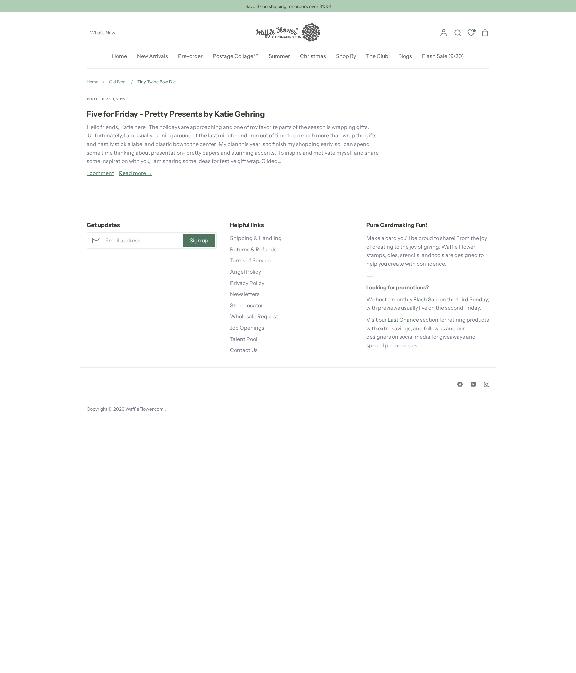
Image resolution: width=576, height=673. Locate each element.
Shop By (346, 56)
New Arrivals (152, 56)
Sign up (199, 240)
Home (119, 56)
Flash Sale (426, 299)
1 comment (100, 173)
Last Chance (403, 319)
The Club (377, 56)
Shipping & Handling (256, 238)
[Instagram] (486, 384)
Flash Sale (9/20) (443, 56)
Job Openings (247, 327)
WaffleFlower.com (145, 409)
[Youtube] (473, 384)
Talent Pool (243, 339)
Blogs (405, 56)
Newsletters (245, 294)
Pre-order (190, 56)
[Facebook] (460, 384)
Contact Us (244, 350)
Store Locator (246, 305)
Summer (279, 56)
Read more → (135, 173)
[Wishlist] (471, 33)
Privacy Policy (247, 283)
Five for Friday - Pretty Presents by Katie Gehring (176, 114)
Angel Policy (245, 271)
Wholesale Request (254, 316)
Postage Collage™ (236, 56)
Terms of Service (250, 260)
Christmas (313, 56)
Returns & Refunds (253, 249)
